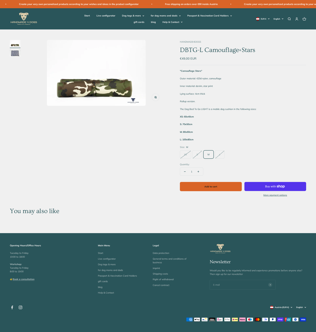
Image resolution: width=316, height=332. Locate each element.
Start (87, 15)
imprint (156, 268)
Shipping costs (160, 273)
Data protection (161, 253)
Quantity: (184, 164)
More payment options (275, 195)
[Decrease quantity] (185, 172)
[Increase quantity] (198, 172)
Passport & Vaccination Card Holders (208, 15)
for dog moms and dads (164, 15)
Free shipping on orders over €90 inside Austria (182, 4)
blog (153, 22)
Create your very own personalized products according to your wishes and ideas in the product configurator (70, 4)
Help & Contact (170, 22)
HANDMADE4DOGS (190, 41)
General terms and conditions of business (169, 260)
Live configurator (105, 15)
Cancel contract (161, 285)
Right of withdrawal (163, 279)
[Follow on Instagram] (20, 307)
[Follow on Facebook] (12, 307)
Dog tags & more (131, 15)
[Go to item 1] (15, 44)
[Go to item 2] (15, 54)
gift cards (139, 22)
